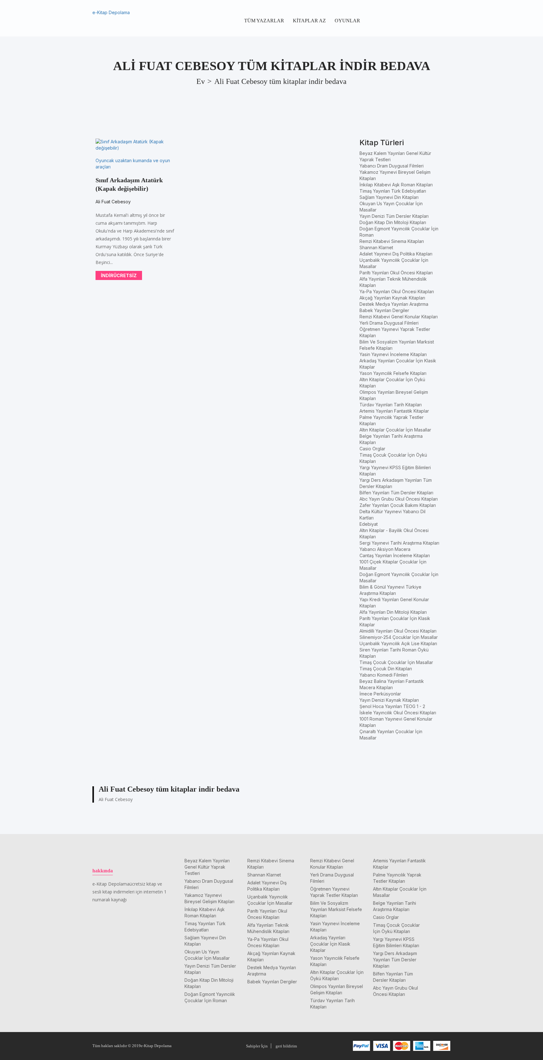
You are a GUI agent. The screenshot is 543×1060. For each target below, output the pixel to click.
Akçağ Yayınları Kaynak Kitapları (392, 297)
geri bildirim (286, 1046)
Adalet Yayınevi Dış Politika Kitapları (395, 253)
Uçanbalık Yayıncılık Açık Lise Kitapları (398, 643)
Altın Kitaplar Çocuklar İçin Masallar (395, 429)
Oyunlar (347, 20)
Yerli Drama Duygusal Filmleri (389, 323)
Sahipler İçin (257, 1046)
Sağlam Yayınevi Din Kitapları (389, 197)
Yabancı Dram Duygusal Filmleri (391, 165)
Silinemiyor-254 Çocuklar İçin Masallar (398, 637)
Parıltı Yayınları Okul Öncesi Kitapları (396, 272)
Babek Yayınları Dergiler (384, 310)
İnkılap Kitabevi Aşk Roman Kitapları (396, 184)
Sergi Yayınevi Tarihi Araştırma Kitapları (399, 543)
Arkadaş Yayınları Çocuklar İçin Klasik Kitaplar (330, 944)
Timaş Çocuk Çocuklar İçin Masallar (396, 662)
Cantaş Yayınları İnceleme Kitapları (394, 555)
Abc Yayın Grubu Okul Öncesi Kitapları (398, 499)
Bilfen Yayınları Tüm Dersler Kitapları (396, 492)
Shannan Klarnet (376, 247)
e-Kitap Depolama (111, 12)
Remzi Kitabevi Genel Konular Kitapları (398, 316)
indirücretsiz (119, 275)
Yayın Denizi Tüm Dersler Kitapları (394, 216)
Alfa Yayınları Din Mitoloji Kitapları (393, 612)
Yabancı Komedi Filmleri (383, 675)
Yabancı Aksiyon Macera (384, 549)
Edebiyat (368, 524)
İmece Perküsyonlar (380, 693)
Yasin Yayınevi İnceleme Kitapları (393, 354)
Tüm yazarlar (264, 20)
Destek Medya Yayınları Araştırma (393, 304)
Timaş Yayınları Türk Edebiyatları (392, 191)
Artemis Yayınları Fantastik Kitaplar (394, 411)
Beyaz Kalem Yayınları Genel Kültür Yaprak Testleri (207, 867)
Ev (200, 81)
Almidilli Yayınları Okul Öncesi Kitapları (397, 631)
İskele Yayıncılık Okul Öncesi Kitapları (397, 712)
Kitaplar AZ (309, 20)
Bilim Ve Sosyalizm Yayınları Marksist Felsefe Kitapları (336, 909)
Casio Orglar (372, 448)
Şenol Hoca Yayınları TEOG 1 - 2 (392, 706)
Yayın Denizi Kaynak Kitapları (389, 700)
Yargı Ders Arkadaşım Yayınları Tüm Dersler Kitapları (395, 960)
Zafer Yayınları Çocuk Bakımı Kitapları (397, 505)
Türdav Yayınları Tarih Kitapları (390, 404)
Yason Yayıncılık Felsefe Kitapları (392, 373)
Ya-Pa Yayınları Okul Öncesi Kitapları (396, 291)
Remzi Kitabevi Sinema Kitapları (391, 241)
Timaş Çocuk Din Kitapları (385, 668)
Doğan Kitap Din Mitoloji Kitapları (392, 222)
